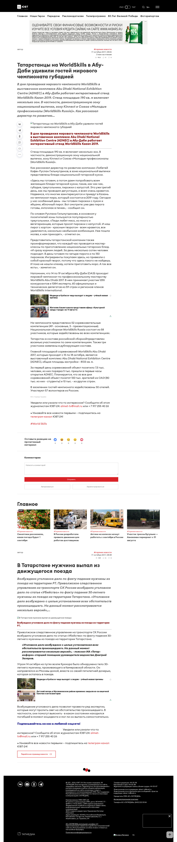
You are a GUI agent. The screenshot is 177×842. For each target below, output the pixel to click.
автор (20, 49)
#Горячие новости (103, 49)
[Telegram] (19, 130)
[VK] (20, 784)
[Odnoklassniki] (33, 784)
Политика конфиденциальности (79, 832)
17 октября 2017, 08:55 (101, 52)
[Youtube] (27, 784)
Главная (22, 16)
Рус (122, 7)
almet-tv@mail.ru (71, 406)
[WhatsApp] (19, 142)
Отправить (71, 479)
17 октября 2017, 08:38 (101, 555)
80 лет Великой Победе (123, 16)
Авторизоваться (47, 487)
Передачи (53, 16)
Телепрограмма (96, 16)
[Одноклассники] (19, 136)
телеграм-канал (41, 416)
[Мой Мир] (19, 148)
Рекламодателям (73, 16)
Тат (134, 7)
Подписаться (157, 824)
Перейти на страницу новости (34, 754)
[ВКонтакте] (19, 124)
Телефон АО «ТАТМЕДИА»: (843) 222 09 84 (130, 802)
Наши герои (37, 16)
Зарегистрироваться (95, 487)
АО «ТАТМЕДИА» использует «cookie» (80, 824)
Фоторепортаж (149, 16)
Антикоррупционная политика (126, 799)
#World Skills (38, 423)
